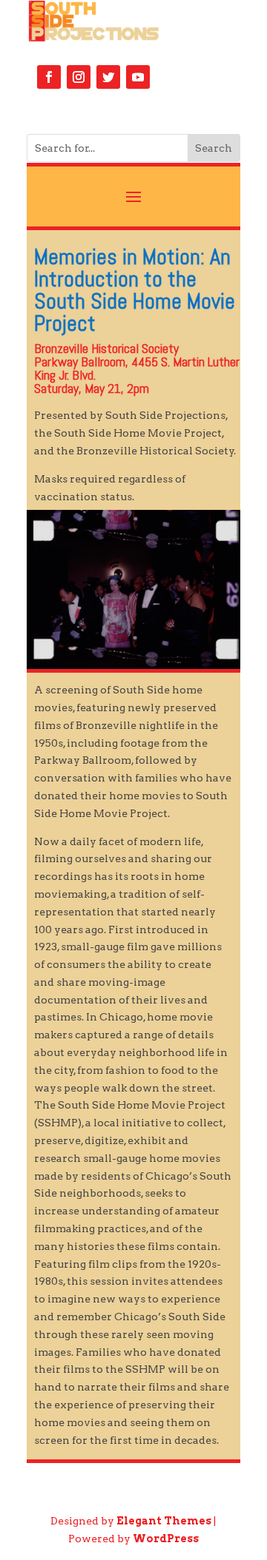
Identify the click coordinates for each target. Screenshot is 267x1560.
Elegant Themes (163, 1521)
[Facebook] (49, 77)
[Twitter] (108, 77)
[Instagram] (78, 77)
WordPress (166, 1538)
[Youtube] (138, 77)
